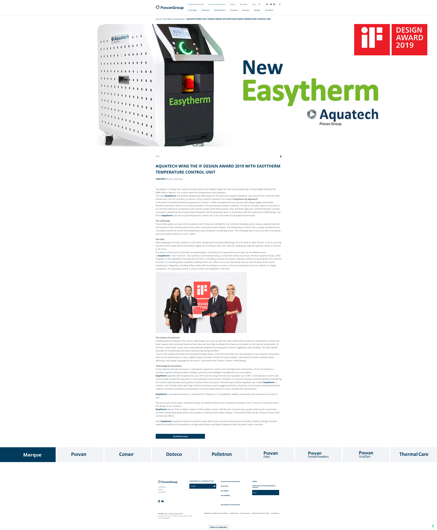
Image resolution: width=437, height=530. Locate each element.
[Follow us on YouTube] (271, 4)
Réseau (257, 10)
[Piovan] (80, 454)
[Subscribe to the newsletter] (214, 486)
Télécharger (244, 4)
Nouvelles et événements (174, 19)
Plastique (206, 10)
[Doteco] (175, 454)
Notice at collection (218, 527)
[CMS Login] (274, 4)
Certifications (234, 513)
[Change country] (259, 4)
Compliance (275, 513)
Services (245, 10)
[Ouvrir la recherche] (279, 4)
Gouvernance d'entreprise (216, 4)
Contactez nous (180, 436)
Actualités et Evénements (196, 4)
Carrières (269, 10)
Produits (234, 10)
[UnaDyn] (366, 454)
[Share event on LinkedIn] (280, 156)
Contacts (232, 4)
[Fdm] (270, 454)
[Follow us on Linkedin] (267, 4)
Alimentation (219, 10)
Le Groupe (192, 10)
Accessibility (225, 495)
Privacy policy (245, 513)
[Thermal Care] (413, 454)
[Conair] (127, 454)
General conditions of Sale (260, 513)
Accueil (159, 19)
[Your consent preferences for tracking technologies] (433, 526)
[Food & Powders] (318, 454)
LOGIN (254, 481)
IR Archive (224, 486)
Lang (253, 4)
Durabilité (224, 491)
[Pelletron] (223, 454)
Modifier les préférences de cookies (216, 513)
